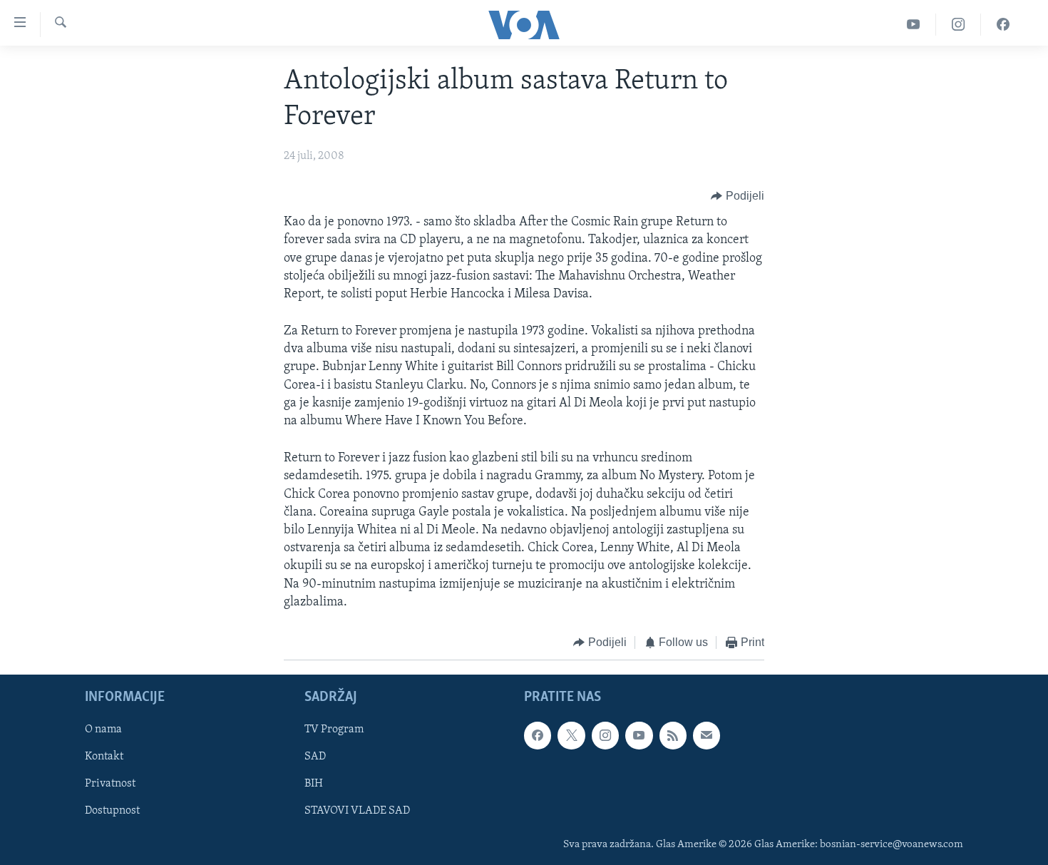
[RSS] (673, 735)
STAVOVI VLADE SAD (357, 811)
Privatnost (110, 784)
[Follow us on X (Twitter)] (571, 735)
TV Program (334, 730)
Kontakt (104, 757)
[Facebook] (1003, 25)
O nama (103, 730)
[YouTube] (913, 25)
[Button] (737, 196)
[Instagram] (958, 25)
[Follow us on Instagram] (605, 735)
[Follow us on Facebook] (537, 735)
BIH (313, 784)
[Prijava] (706, 735)
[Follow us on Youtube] (638, 735)
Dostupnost (112, 811)
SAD (315, 757)
